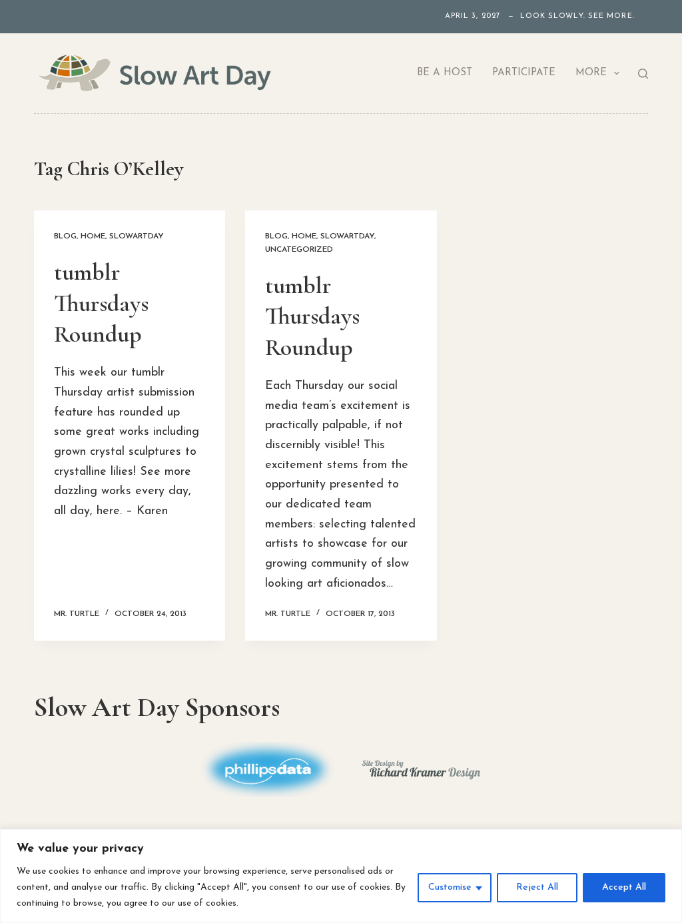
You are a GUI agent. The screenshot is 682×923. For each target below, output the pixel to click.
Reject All (537, 887)
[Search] (643, 74)
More (591, 73)
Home (93, 236)
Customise (450, 887)
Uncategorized (299, 250)
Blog (65, 236)
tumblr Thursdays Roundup (101, 303)
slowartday (136, 236)
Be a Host (444, 73)
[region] (341, 876)
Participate (523, 73)
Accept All (624, 887)
